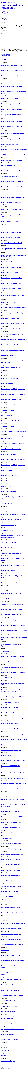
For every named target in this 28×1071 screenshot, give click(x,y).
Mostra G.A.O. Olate (6, 470)
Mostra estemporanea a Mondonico (10, 237)
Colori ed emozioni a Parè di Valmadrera (12, 995)
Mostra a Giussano (6, 481)
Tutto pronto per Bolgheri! (8, 1061)
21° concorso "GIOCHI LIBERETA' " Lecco (13, 783)
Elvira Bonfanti (9, 1066)
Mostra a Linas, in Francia (8, 486)
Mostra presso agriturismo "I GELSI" (11, 593)
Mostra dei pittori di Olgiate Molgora (11, 519)
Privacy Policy (17, 1066)
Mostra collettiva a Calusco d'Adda (10, 990)
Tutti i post (4, 59)
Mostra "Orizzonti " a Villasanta (10, 712)
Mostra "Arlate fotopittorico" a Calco (11, 582)
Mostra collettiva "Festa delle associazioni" (12, 197)
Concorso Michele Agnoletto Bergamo (11, 902)
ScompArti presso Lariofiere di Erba (11, 614)
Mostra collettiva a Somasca (8, 833)
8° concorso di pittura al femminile (10, 827)
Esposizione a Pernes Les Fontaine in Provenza (14, 339)
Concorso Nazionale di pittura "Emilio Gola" (13, 944)
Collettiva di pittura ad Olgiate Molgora (12, 849)
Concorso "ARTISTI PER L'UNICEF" (12, 886)
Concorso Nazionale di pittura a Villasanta (12, 697)
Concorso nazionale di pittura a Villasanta (12, 443)
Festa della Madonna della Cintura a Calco (13, 778)
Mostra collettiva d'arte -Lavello (9, 345)
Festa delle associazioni (7, 415)
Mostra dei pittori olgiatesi (8, 570)
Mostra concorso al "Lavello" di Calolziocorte (13, 514)
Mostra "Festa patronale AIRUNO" (11, 329)
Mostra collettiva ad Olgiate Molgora (11, 283)
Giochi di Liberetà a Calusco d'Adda (11, 449)
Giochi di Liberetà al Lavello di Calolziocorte (13, 431)
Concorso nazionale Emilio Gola (10, 176)
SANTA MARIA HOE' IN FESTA (10, 1039)
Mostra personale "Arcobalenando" (11, 875)
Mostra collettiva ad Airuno (8, 1034)
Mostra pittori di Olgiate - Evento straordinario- (14, 149)
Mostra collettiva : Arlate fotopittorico (11, 985)
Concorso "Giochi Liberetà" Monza (11, 788)
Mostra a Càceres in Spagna (8, 525)
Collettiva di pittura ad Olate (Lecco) (11, 843)
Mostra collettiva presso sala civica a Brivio (12, 181)
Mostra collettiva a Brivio (8, 262)
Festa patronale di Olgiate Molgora (10, 1011)
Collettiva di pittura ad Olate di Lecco (11, 728)
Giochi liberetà (5, 1050)
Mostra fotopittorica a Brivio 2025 (10, 75)
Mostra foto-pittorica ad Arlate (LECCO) (12, 817)
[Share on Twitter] (5, 55)
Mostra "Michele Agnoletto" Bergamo (11, 939)
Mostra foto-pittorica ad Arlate (9, 373)
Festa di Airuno (5, 950)
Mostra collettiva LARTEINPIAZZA (11, 870)
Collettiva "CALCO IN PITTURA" (11, 864)
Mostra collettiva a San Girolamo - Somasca (13, 923)
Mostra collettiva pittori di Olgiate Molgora (13, 389)
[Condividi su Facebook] (5, 54)
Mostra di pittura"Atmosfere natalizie (11, 318)
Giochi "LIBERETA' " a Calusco (10, 702)
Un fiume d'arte (5, 651)
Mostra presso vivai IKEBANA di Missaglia (13, 394)
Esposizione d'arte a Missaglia (9, 355)
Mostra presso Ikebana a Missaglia (10, 475)
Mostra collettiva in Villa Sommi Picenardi (12, 70)
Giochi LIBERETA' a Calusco (9, 542)
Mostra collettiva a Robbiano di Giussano (12, 656)
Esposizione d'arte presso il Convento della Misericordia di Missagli (12, 536)
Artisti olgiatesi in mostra (7, 410)
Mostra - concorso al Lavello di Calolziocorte (13, 421)
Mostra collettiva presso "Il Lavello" (11, 955)
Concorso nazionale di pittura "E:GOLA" (12, 334)
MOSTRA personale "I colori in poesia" (12, 979)
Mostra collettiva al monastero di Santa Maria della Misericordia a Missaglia (13, 690)
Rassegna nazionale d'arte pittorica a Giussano (14, 604)
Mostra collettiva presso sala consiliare (11, 86)
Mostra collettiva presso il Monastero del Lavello (14, 81)
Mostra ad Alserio (5, 588)
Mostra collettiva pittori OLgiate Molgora (12, 323)
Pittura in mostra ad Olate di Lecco (10, 367)
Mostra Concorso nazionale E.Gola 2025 (12, 65)
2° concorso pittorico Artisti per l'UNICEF (12, 960)
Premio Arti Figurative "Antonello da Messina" (14, 307)
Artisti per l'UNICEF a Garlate (9, 1006)
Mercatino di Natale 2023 (8, 165)
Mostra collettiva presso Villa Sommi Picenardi (14, 186)
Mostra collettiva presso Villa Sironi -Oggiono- (13, 313)
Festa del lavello (5, 662)
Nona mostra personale (7, 530)
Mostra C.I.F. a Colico (7, 383)
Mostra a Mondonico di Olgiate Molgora (12, 609)
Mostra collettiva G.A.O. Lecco (9, 98)
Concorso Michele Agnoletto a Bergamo (12, 598)
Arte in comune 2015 (6, 838)
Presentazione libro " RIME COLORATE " (13, 794)
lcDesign (8, 1068)
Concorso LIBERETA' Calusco (9, 896)
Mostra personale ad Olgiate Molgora (11, 399)
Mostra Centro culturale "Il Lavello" (11, 859)
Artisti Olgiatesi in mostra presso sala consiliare (14, 154)
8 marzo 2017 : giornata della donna (11, 553)
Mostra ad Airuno (6, 755)
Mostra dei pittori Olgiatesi (8, 547)
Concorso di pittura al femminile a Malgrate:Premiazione (10, 1017)
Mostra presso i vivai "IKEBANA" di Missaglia (14, 739)
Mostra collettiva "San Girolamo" (10, 723)
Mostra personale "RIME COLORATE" (12, 854)
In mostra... (4, 1055)
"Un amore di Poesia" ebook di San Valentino (13, 799)
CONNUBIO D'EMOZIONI (8, 1001)
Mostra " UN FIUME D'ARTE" (10, 509)
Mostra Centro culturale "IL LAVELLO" (12, 773)
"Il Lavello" (4, 1045)
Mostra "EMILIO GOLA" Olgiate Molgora (13, 760)
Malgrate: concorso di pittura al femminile (12, 1029)
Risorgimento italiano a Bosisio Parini (11, 243)
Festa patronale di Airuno (8, 503)
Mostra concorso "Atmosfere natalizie (11, 928)
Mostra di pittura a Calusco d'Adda (11, 811)
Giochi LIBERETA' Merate (8, 880)
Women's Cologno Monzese (8, 1023)
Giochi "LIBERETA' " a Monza (10, 677)
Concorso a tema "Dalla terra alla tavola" (12, 667)
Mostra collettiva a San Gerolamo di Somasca (13, 459)
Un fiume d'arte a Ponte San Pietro (10, 405)
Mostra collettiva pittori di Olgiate (10, 454)
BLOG (3, 26)
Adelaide (5, 19)
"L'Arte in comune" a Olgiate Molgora (11, 918)
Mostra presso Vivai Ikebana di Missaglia (12, 565)
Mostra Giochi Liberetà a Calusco (10, 378)
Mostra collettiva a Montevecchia (10, 302)
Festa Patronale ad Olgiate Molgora (11, 907)
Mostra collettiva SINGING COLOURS (12, 912)
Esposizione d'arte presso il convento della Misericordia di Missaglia (12, 361)
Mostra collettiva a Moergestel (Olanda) (12, 209)
